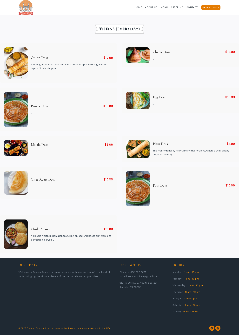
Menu (164, 7)
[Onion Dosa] (16, 63)
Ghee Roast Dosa (43, 180)
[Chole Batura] (16, 234)
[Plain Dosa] (138, 149)
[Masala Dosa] (16, 148)
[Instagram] (217, 328)
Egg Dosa (159, 97)
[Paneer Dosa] (16, 109)
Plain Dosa (160, 144)
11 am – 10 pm (191, 272)
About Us (151, 7)
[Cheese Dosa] (138, 55)
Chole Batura (40, 229)
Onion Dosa (39, 58)
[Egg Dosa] (138, 100)
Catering (177, 7)
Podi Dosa (160, 185)
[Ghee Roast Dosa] (16, 183)
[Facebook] (211, 328)
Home (138, 7)
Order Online (210, 7)
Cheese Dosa (161, 52)
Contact (192, 7)
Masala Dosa (39, 145)
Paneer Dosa (39, 106)
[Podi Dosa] (138, 188)
